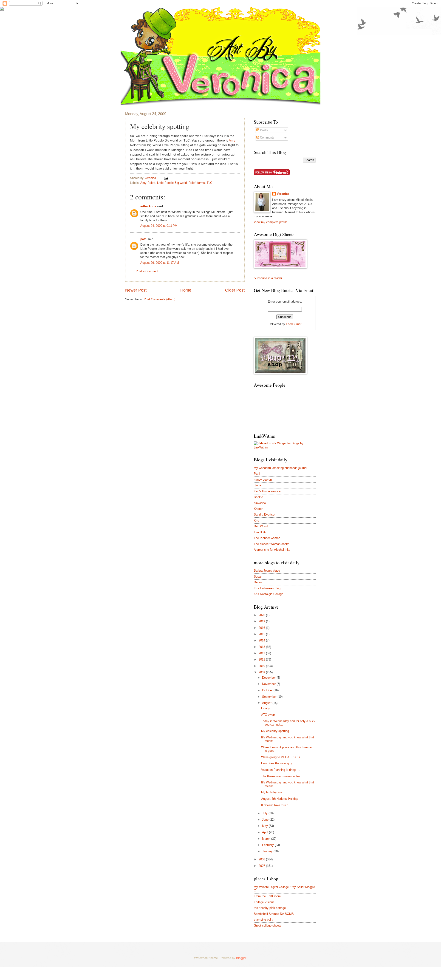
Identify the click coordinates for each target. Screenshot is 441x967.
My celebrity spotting (275, 731)
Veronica (283, 194)
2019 (262, 621)
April (265, 832)
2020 (262, 615)
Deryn (258, 582)
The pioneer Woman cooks (271, 544)
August (267, 703)
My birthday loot (272, 792)
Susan (258, 576)
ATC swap (268, 714)
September (269, 696)
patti (143, 239)
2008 (262, 859)
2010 (262, 666)
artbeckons (148, 206)
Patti (257, 473)
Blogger (241, 958)
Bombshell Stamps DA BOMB (274, 914)
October (268, 690)
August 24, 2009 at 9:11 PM (158, 225)
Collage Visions (264, 902)
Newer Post (136, 290)
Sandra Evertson (265, 514)
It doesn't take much (274, 805)
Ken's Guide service (267, 491)
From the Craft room (267, 896)
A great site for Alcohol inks (272, 549)
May (265, 826)
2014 (262, 640)
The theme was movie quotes (280, 776)
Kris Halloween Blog (267, 588)
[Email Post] (166, 178)
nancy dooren (263, 479)
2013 (262, 647)
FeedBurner (293, 324)
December (269, 677)
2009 (262, 672)
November (269, 684)
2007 (262, 866)
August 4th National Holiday (279, 798)
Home (185, 290)
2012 (262, 653)
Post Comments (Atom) (159, 299)
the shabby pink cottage (270, 908)
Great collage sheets (267, 925)
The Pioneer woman (267, 538)
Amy (232, 140)
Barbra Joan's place (267, 570)
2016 (262, 628)
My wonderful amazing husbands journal (280, 468)
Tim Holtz (260, 532)
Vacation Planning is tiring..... (280, 769)
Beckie (258, 497)
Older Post (235, 290)
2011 (262, 659)
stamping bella (263, 919)
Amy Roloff (147, 182)
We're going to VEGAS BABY (281, 757)
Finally (265, 708)
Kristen (258, 508)
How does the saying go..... (279, 763)
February (268, 845)
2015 (262, 634)
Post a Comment (147, 271)
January (268, 851)
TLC (209, 182)
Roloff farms (197, 182)
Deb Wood (261, 526)
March (266, 838)
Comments (266, 137)
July (265, 813)
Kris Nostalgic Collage (268, 594)
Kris (256, 520)
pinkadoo (260, 503)
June (265, 819)
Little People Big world (172, 182)
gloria (257, 485)
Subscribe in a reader (268, 278)
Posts (263, 130)
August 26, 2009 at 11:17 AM (159, 262)
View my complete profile (270, 222)
